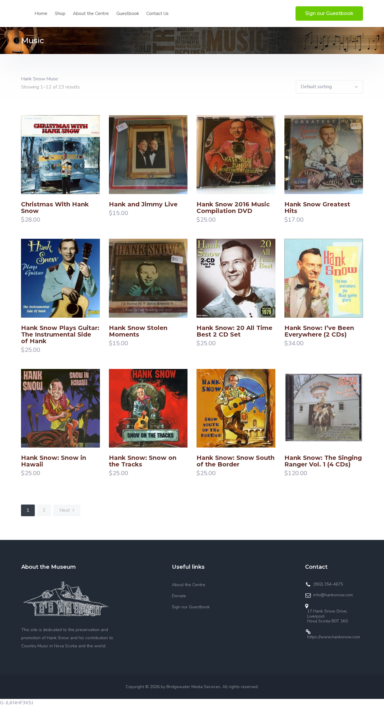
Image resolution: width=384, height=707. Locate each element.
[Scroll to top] (371, 694)
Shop (60, 13)
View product (75, 167)
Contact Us (157, 13)
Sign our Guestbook (329, 13)
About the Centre (91, 13)
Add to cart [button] (133, 167)
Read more (45, 167)
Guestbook (127, 13)
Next (65, 510)
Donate (179, 596)
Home (40, 13)
